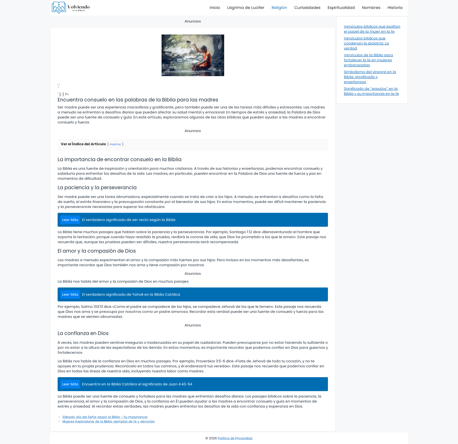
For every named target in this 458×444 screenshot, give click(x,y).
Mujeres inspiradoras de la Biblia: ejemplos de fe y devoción (108, 421)
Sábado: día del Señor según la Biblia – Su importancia (104, 417)
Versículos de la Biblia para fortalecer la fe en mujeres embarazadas (368, 60)
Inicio (215, 7)
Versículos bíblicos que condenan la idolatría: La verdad (366, 43)
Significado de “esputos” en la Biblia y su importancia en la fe (371, 91)
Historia (395, 7)
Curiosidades (307, 7)
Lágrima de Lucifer (245, 7)
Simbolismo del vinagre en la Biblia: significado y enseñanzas (370, 76)
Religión (279, 7)
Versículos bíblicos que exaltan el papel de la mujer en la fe (372, 29)
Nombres (371, 7)
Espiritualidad (341, 7)
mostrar (115, 144)
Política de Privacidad (235, 438)
